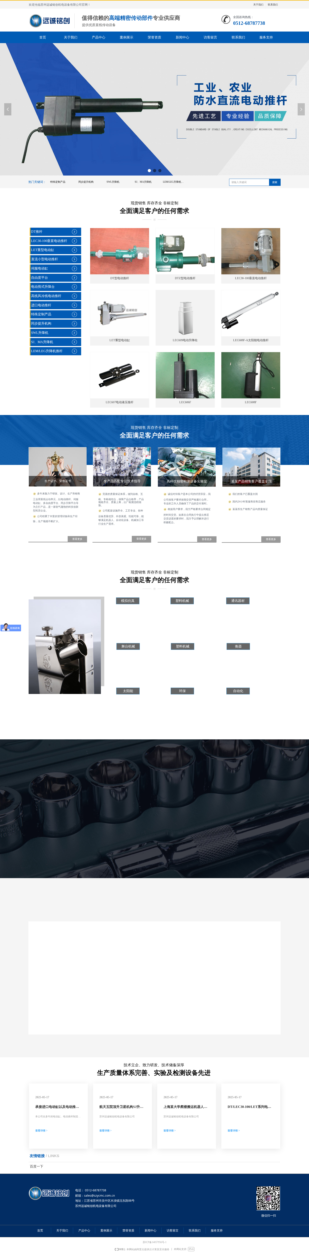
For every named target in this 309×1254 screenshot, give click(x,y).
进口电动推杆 (41, 305)
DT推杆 (36, 231)
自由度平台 (39, 277)
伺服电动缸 (39, 268)
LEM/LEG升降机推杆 (174, 181)
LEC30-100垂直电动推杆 (49, 241)
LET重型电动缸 (42, 250)
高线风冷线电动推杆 (46, 296)
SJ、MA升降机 (143, 181)
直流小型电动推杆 (44, 259)
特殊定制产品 (57, 181)
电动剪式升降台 (43, 286)
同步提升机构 (86, 181)
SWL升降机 (113, 181)
